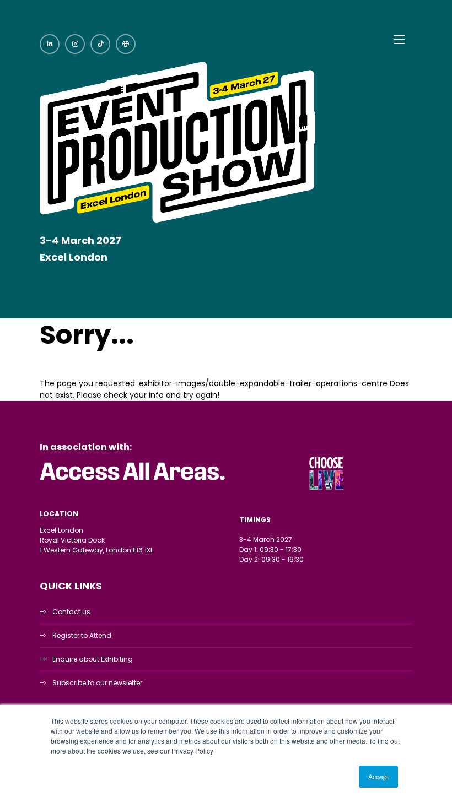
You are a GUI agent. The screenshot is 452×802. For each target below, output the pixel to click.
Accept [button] (378, 776)
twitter (126, 44)
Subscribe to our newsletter (97, 682)
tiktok (100, 44)
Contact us (71, 611)
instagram (75, 44)
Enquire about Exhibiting (92, 659)
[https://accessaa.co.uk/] (133, 480)
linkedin (50, 44)
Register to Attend (81, 635)
